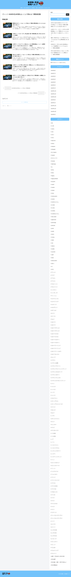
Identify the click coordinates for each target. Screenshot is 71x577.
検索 (52, 12)
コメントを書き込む (24, 102)
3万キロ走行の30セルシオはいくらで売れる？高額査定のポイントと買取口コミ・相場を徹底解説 (59, 52)
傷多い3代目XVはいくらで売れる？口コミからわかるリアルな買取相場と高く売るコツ (60, 39)
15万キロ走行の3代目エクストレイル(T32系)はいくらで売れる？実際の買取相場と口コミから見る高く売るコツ (59, 24)
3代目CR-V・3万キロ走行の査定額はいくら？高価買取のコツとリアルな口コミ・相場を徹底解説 (59, 46)
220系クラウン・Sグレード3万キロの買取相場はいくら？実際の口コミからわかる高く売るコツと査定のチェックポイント (60, 32)
